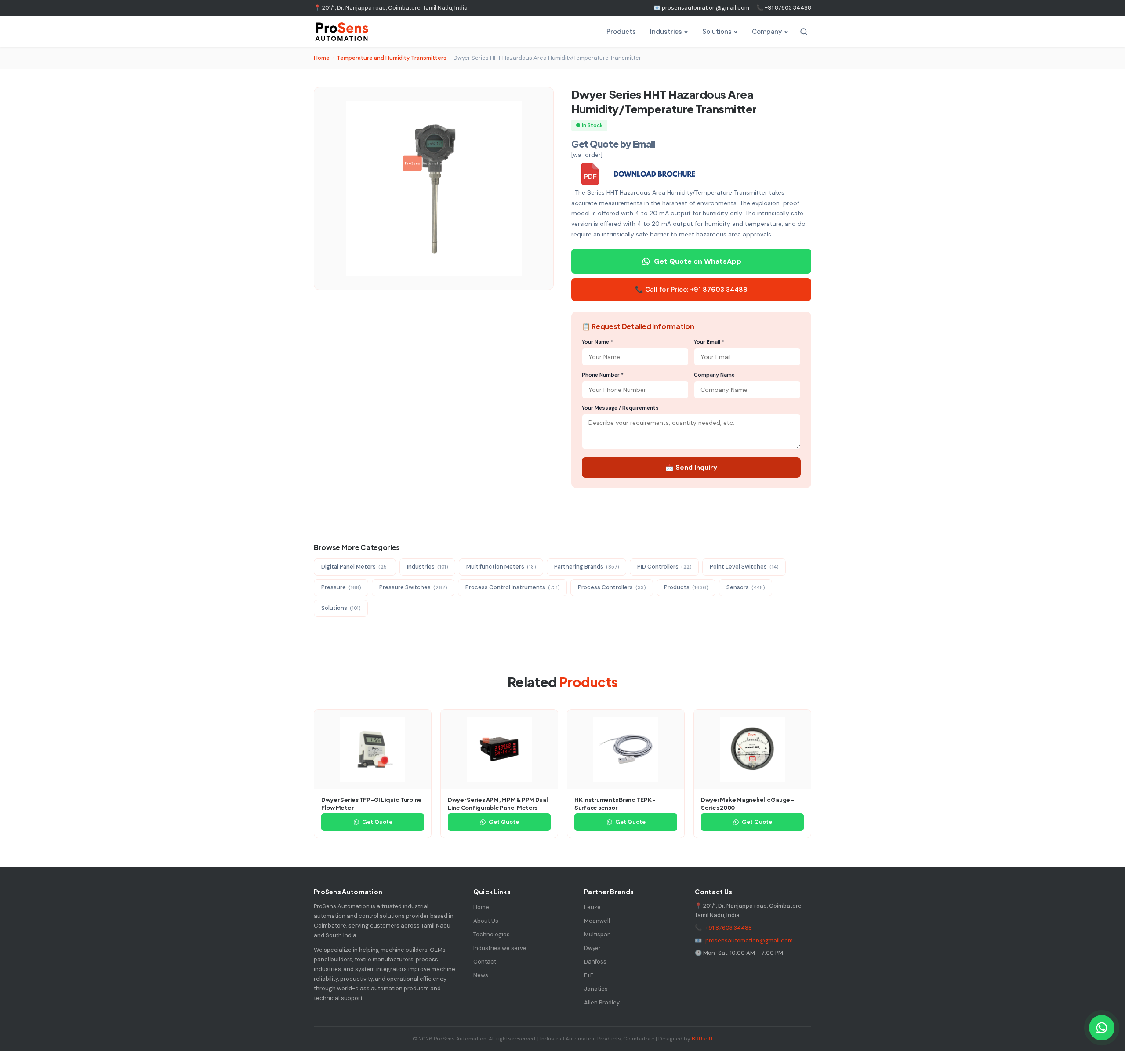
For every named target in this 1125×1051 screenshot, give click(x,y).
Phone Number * (603, 374)
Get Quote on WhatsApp (697, 261)
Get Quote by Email (613, 144)
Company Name (714, 374)
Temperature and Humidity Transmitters (391, 58)
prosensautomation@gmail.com (749, 940)
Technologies (491, 934)
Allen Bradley (602, 1002)
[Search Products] (803, 31)
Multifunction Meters (501, 566)
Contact (484, 961)
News (480, 975)
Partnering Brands (586, 566)
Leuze (592, 907)
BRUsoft (702, 1038)
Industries (666, 31)
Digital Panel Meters (354, 566)
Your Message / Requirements (620, 407)
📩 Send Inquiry (691, 467)
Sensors (745, 587)
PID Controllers (664, 566)
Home (322, 58)
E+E (588, 975)
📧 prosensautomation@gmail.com (701, 7)
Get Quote (377, 822)
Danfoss (595, 961)
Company (767, 31)
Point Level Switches (744, 566)
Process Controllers (612, 587)
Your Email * (709, 341)
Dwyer (592, 948)
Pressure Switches (413, 587)
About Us (485, 920)
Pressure (341, 587)
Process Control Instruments (512, 587)
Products (621, 31)
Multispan (597, 934)
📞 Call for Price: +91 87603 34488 (691, 289)
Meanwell (597, 920)
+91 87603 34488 (728, 927)
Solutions (717, 31)
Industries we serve (499, 948)
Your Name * (597, 341)
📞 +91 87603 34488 (783, 7)
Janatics (596, 989)
